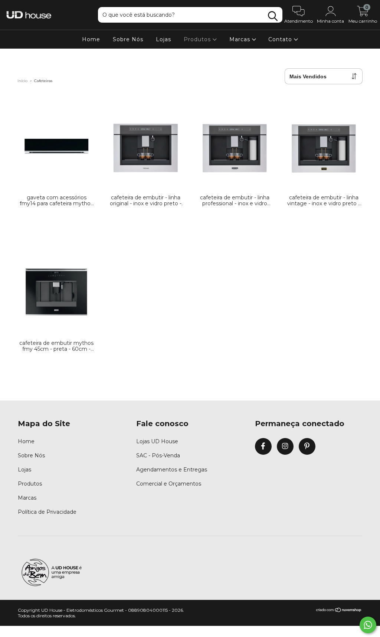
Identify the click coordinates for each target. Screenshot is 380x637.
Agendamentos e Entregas (171, 469)
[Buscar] (272, 16)
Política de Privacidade (47, 512)
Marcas (240, 39)
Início (22, 80)
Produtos (198, 39)
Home (91, 39)
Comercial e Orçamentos (168, 483)
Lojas (163, 39)
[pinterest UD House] (307, 446)
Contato (281, 39)
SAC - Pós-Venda (158, 455)
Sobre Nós (128, 39)
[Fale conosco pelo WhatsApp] (368, 625)
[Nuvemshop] (339, 610)
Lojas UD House (157, 441)
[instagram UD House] (285, 446)
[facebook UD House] (263, 446)
